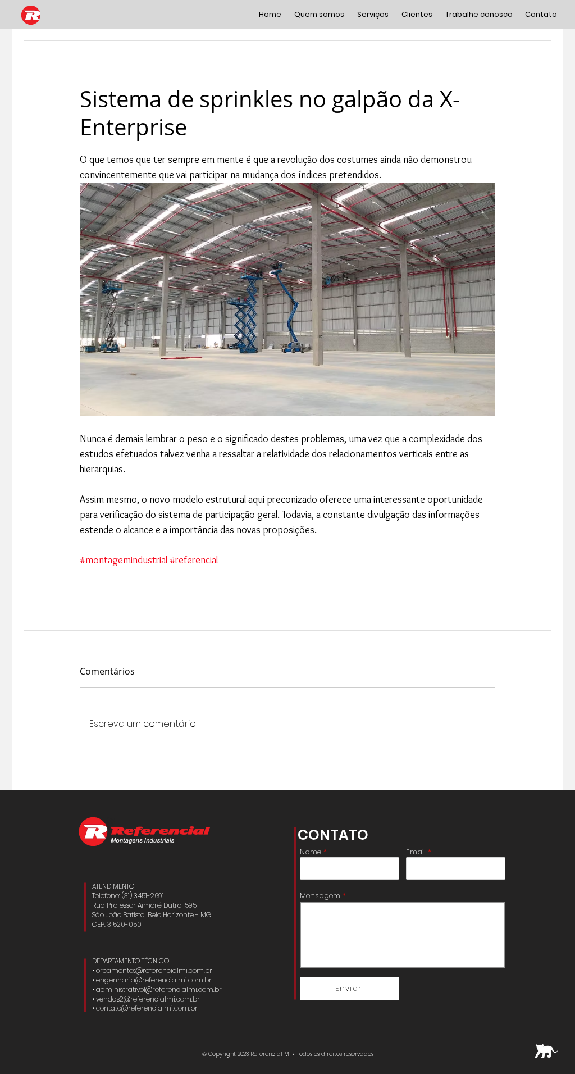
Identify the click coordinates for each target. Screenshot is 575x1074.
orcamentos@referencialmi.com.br (154, 970)
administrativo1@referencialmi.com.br (159, 989)
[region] (546, 1051)
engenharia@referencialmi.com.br (154, 980)
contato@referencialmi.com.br (147, 1008)
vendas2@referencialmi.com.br (148, 999)
